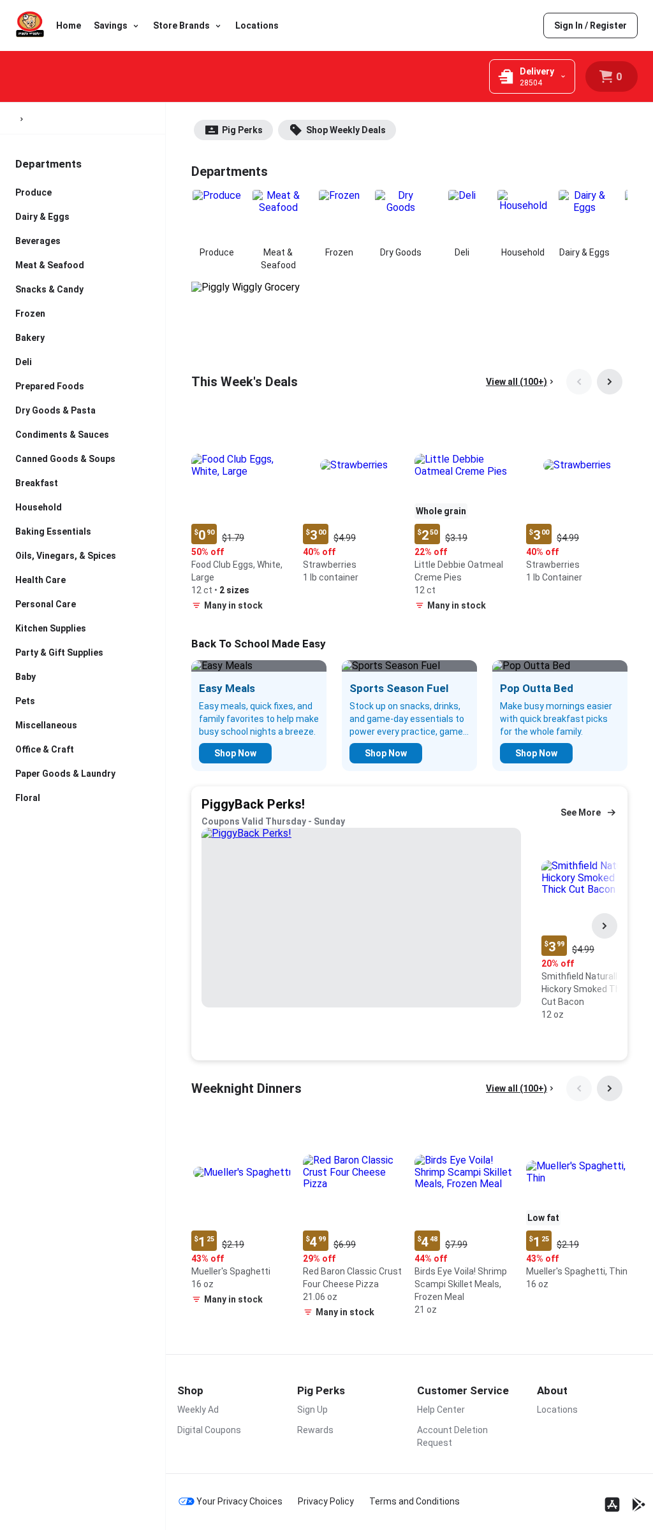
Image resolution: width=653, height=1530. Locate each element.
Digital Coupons (209, 1430)
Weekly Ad (198, 1409)
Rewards (315, 1430)
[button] (242, 516)
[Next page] (609, 381)
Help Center (441, 1409)
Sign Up (312, 1409)
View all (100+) (516, 382)
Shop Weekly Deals (346, 130)
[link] (590, 25)
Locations (257, 25)
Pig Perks (242, 130)
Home (68, 25)
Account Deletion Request (452, 1436)
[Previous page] (579, 381)
